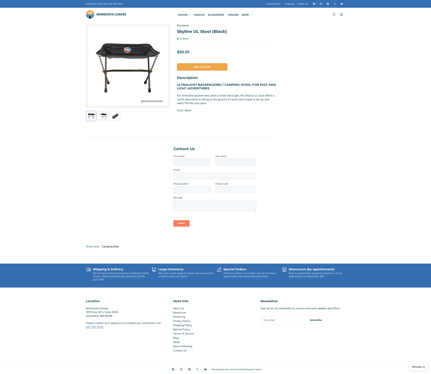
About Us (178, 308)
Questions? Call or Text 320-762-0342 (104, 4)
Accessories (216, 14)
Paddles (199, 14)
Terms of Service (183, 333)
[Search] (334, 14)
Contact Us (302, 4)
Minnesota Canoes (253, 369)
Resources (179, 312)
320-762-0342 (94, 326)
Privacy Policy (181, 321)
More (245, 14)
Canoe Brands (273, 4)
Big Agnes (183, 25)
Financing (289, 4)
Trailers (233, 14)
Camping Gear (110, 246)
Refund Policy (181, 329)
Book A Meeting (182, 346)
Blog (176, 337)
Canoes (183, 14)
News (176, 342)
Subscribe (316, 320)
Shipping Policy (182, 325)
